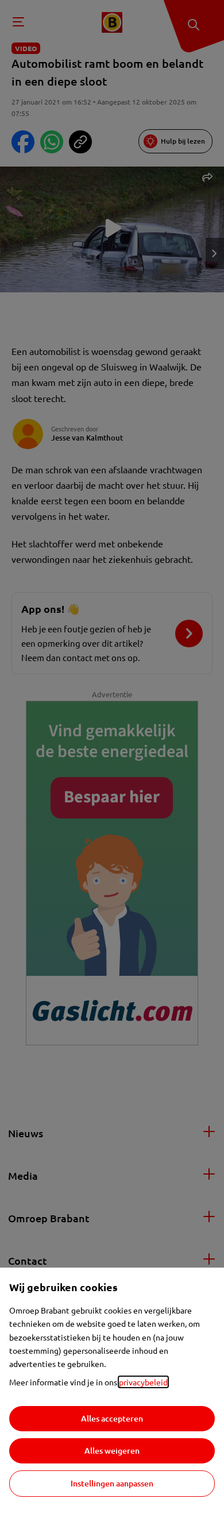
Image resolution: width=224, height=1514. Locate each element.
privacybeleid (143, 1382)
